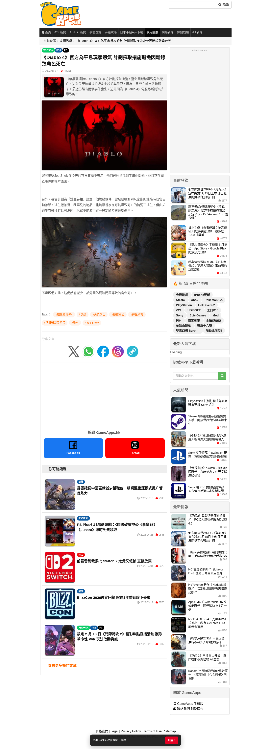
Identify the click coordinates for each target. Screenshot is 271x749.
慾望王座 (194, 320)
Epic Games (198, 315)
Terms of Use (152, 731)
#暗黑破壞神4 (64, 314)
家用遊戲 (152, 32)
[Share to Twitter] (74, 351)
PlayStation (184, 305)
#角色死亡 (98, 314)
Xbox (195, 300)
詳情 (123, 739)
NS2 (81, 554)
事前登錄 (95, 32)
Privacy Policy (131, 731)
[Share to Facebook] (103, 351)
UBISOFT (194, 310)
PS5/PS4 (83, 518)
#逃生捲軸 (137, 314)
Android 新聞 (77, 32)
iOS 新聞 (60, 32)
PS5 (58, 50)
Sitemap (170, 731)
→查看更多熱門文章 (60, 666)
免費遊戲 (182, 294)
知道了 (172, 740)
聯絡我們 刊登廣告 (189, 709)
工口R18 (212, 310)
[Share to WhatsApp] (88, 351)
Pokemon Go (214, 300)
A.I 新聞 (197, 32)
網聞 (81, 482)
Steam (180, 300)
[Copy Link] (132, 351)
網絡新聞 (168, 32)
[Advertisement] (104, 395)
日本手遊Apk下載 (131, 32)
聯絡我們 (101, 731)
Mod (215, 315)
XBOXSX (48, 50)
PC (65, 50)
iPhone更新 (202, 294)
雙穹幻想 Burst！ (188, 330)
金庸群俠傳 (213, 320)
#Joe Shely (92, 322)
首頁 (47, 32)
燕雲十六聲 (204, 325)
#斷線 (82, 314)
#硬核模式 (117, 314)
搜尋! (225, 4)
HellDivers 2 (206, 305)
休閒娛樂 (183, 32)
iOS (179, 310)
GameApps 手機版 (189, 703)
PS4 (179, 320)
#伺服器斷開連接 (54, 322)
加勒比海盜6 (214, 330)
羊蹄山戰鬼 (184, 325)
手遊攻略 (111, 32)
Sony (180, 315)
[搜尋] (222, 376)
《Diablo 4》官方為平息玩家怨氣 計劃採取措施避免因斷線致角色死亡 (125, 41)
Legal (114, 731)
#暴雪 (75, 322)
